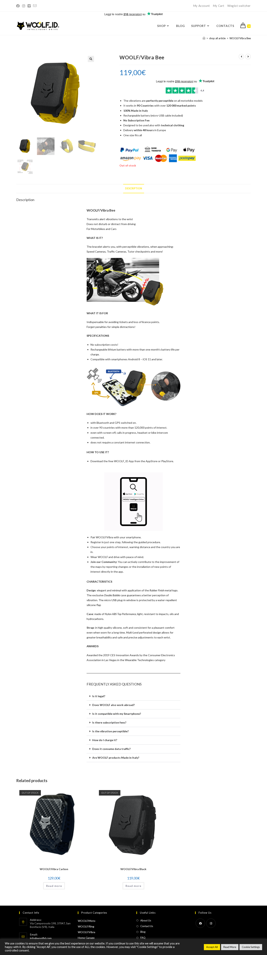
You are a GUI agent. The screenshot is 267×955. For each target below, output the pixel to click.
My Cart (218, 5)
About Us (145, 920)
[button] (91, 59)
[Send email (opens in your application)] (35, 6)
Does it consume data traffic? (111, 748)
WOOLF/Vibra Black (133, 869)
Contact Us (146, 926)
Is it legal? (98, 696)
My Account (201, 5)
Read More (229, 947)
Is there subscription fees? (109, 722)
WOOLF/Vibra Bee (240, 38)
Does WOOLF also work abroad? (113, 705)
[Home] (204, 38)
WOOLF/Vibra (86, 932)
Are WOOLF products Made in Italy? (115, 757)
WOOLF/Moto (86, 920)
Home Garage (86, 937)
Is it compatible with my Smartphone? (116, 713)
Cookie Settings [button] (251, 947)
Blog (142, 931)
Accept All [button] (212, 947)
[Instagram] (211, 923)
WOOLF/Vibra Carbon (54, 869)
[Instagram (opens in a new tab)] (23, 6)
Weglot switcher (239, 5)
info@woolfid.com (41, 938)
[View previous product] (241, 56)
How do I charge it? (104, 740)
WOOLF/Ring (86, 926)
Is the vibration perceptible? (110, 731)
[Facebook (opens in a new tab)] (18, 6)
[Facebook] (200, 923)
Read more (54, 885)
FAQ (142, 937)
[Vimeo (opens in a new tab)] (29, 6)
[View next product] (248, 56)
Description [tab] (133, 188)
